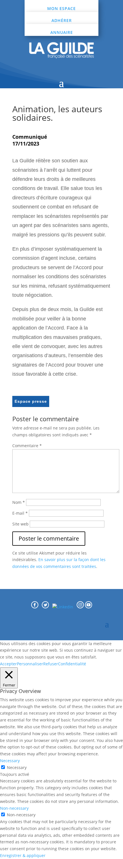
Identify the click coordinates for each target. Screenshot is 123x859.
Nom (18, 502)
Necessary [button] (10, 760)
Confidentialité (72, 663)
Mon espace (61, 8)
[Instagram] (81, 607)
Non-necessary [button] (14, 808)
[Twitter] (47, 607)
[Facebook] (34, 607)
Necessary (17, 767)
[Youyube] (88, 607)
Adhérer (61, 20)
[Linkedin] (64, 607)
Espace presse (31, 401)
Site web (20, 524)
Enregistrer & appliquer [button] (22, 855)
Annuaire (61, 32)
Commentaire (27, 445)
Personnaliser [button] (30, 663)
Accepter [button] (8, 663)
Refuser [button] (50, 663)
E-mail (20, 513)
